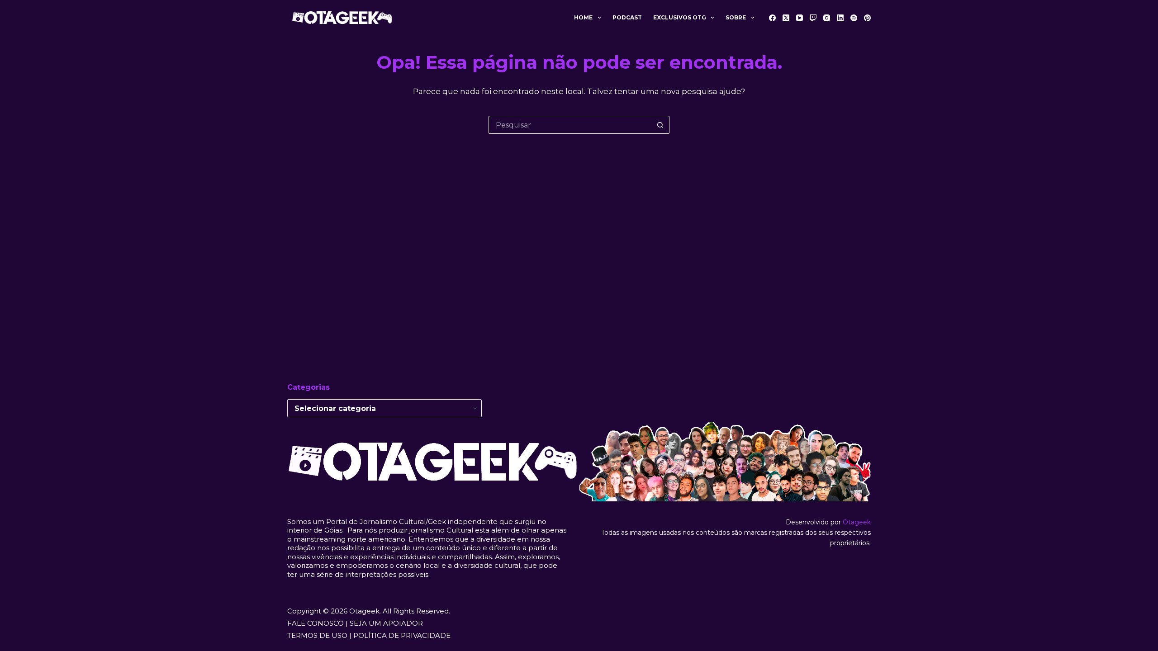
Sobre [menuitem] (736, 17)
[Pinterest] (867, 17)
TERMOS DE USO (317, 635)
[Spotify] (853, 17)
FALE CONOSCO (315, 623)
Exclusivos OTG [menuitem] (679, 17)
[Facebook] (772, 17)
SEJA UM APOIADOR (386, 623)
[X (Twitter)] (786, 17)
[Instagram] (826, 17)
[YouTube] (799, 17)
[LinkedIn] (840, 17)
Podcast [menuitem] (627, 17)
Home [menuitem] (583, 17)
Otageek (857, 522)
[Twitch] (813, 17)
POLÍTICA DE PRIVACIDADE (402, 635)
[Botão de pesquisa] (660, 125)
